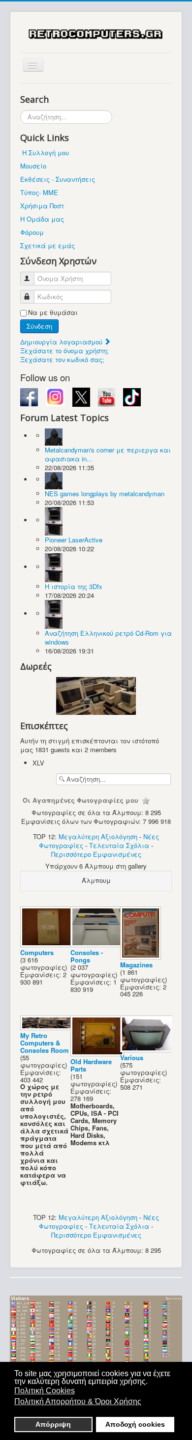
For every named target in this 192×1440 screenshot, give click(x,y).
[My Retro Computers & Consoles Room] (48, 1027)
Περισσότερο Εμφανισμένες (96, 854)
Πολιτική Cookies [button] (44, 1390)
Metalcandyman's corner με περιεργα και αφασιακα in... (108, 454)
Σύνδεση (39, 326)
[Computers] (48, 944)
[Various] (148, 1049)
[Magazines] (141, 956)
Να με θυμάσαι (53, 312)
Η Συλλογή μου (45, 152)
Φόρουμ (32, 232)
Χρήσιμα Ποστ (42, 205)
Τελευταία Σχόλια (119, 845)
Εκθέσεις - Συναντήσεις (57, 179)
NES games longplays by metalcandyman (104, 493)
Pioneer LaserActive (73, 539)
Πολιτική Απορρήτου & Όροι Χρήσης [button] (77, 1401)
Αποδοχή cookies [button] (135, 1424)
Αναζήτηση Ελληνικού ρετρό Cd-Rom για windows (108, 637)
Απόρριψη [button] (53, 1424)
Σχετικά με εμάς (47, 245)
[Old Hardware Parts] (98, 1053)
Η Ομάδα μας (42, 219)
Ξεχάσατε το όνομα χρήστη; (64, 350)
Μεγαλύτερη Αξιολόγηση (98, 836)
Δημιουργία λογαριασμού (62, 341)
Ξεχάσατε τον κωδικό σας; (62, 359)
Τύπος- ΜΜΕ (39, 192)
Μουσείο (33, 165)
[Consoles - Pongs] (98, 944)
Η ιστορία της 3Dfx (73, 586)
